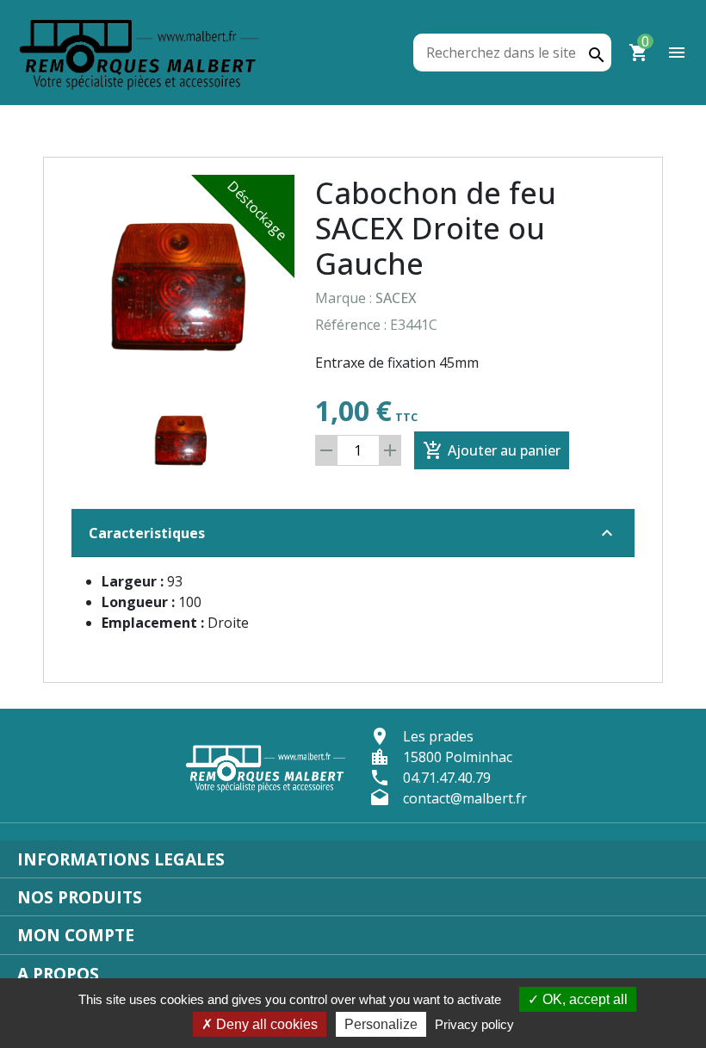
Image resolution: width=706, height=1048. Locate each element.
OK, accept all (583, 999)
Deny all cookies (265, 1024)
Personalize (381, 1024)
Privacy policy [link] (474, 1024)
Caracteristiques (353, 533)
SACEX (396, 297)
